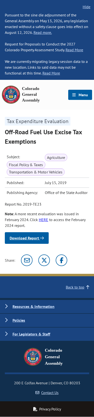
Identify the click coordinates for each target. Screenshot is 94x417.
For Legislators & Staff (31, 334)
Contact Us (50, 392)
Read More (74, 49)
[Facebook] (61, 260)
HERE (43, 219)
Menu (83, 94)
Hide (86, 6)
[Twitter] (44, 260)
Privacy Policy (50, 409)
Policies (19, 320)
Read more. (43, 32)
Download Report (25, 238)
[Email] (27, 260)
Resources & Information (33, 306)
